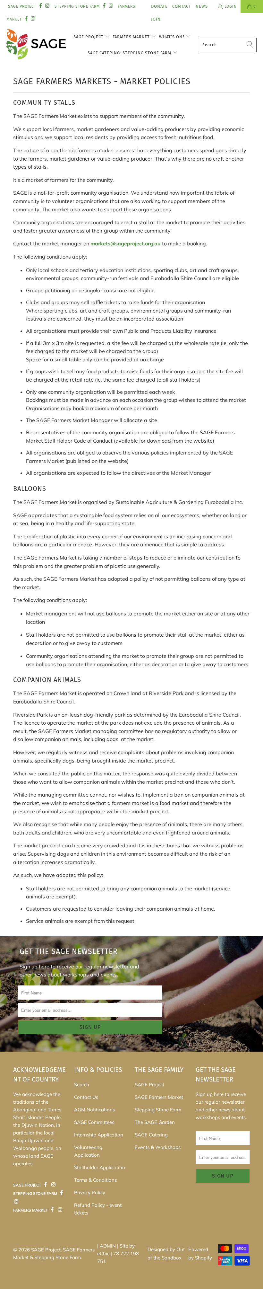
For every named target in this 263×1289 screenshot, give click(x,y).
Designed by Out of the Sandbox (166, 1253)
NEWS (202, 6)
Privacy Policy (89, 1192)
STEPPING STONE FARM (77, 6)
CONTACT (181, 6)
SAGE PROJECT (22, 6)
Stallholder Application (99, 1167)
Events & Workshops (158, 1147)
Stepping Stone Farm (148, 52)
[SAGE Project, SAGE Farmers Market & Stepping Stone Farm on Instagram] (47, 6)
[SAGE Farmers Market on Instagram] (53, 1185)
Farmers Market (132, 36)
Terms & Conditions (95, 1180)
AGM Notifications (94, 1110)
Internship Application (98, 1135)
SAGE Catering (104, 52)
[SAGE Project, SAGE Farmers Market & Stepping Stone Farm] (36, 45)
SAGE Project (89, 36)
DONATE (159, 6)
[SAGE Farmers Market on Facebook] (45, 1185)
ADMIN (108, 1246)
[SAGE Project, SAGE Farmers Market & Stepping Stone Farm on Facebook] (40, 6)
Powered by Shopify (200, 1253)
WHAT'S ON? (172, 36)
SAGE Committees (94, 1122)
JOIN (156, 19)
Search (81, 1085)
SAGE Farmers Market (159, 1097)
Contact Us (86, 1097)
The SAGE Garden (155, 1122)
